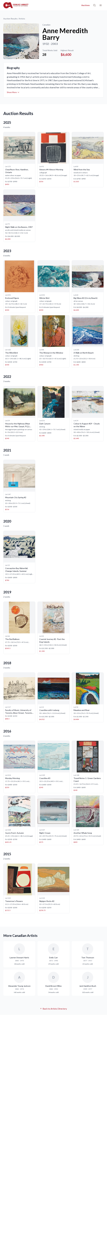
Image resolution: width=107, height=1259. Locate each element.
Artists (22, 18)
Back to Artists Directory (55, 1008)
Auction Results (10, 18)
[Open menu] (101, 5)
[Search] (94, 5)
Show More (12, 92)
